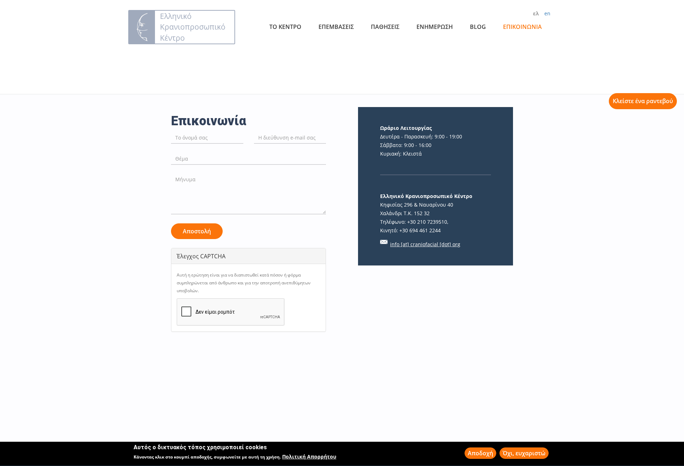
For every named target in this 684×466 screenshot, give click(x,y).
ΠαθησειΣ (385, 27)
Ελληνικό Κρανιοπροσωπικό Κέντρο (193, 27)
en (547, 13)
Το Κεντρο (285, 27)
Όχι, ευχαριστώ (524, 453)
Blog (478, 27)
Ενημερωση (434, 27)
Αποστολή (197, 231)
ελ (536, 13)
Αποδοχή (480, 453)
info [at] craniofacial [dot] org (425, 244)
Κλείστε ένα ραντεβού (643, 101)
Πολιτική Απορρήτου (309, 457)
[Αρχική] (142, 27)
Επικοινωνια (522, 27)
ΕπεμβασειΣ (336, 27)
